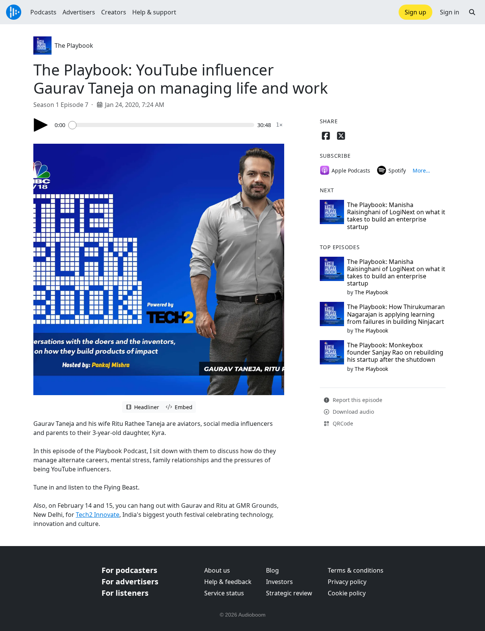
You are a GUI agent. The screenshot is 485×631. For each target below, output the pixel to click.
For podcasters (129, 570)
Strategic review (289, 593)
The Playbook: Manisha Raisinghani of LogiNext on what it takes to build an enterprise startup (396, 216)
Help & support (154, 12)
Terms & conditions (355, 570)
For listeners (125, 593)
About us (217, 570)
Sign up (415, 12)
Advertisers (79, 12)
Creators (113, 12)
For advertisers (130, 581)
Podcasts (43, 12)
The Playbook (74, 45)
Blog (272, 570)
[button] (472, 12)
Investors (279, 582)
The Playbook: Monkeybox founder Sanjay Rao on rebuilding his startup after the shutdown (395, 352)
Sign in (449, 12)
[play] (40, 125)
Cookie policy (347, 593)
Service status (224, 593)
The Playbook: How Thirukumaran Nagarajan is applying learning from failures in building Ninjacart (396, 314)
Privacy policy (347, 582)
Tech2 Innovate (97, 514)
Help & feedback (228, 582)
